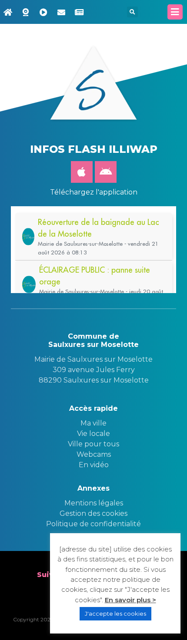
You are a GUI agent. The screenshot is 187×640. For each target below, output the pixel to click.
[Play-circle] (43, 12)
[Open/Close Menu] (175, 12)
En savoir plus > (130, 600)
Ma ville (93, 423)
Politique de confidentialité (93, 524)
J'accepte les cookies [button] (115, 613)
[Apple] (82, 172)
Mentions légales (93, 503)
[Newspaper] (79, 12)
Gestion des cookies (93, 513)
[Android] (106, 172)
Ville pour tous (93, 444)
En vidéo (94, 465)
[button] (132, 12)
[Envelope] (61, 12)
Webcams (94, 454)
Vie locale (93, 433)
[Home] (8, 12)
